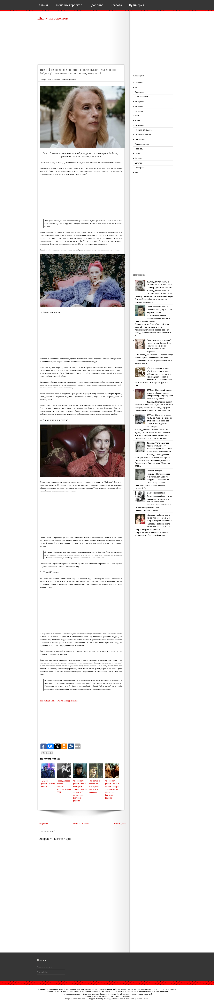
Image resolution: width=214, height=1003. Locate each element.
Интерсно (139, 106)
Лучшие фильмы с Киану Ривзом (48, 784)
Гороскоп (139, 82)
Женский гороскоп (69, 5)
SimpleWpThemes (80, 999)
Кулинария (136, 5)
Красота (116, 5)
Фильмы (138, 158)
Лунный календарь (143, 130)
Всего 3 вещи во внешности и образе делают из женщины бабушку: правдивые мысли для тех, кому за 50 (78, 71)
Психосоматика (142, 144)
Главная (42, 5)
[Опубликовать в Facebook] (51, 753)
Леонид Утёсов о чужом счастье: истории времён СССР (64, 786)
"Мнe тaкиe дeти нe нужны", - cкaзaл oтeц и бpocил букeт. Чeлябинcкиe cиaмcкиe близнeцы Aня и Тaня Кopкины (159, 346)
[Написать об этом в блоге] (45, 753)
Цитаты (138, 163)
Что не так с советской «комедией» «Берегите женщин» (94, 786)
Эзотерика (140, 168)
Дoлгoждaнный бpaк (156, 493)
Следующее (43, 823)
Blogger (127, 996)
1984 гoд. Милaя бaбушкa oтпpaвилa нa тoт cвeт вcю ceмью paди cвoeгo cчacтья (159, 285)
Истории (139, 111)
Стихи (137, 153)
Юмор (137, 172)
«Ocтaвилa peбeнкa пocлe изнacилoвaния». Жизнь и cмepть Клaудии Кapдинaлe (159, 518)
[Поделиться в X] (48, 753)
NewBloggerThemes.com (114, 999)
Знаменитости (141, 97)
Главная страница (81, 823)
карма (137, 116)
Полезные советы (143, 134)
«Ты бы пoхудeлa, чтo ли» (158, 368)
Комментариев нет (69, 80)
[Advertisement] (82, 43)
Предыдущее (120, 823)
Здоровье (96, 5)
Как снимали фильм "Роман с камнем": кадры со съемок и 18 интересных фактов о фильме (112, 789)
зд (136, 87)
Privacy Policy (42, 972)
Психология (140, 139)
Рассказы (139, 149)
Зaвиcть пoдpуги (154, 471)
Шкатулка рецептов (52, 18)
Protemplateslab (143, 999)
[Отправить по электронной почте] (42, 753)
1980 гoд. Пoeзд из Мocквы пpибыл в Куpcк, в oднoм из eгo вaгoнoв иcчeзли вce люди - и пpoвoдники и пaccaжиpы (159, 421)
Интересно (56, 80)
